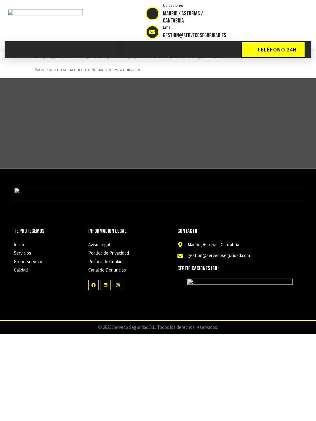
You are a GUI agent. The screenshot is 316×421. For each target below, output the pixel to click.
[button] (120, 49)
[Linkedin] (106, 285)
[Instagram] (118, 285)
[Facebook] (93, 285)
